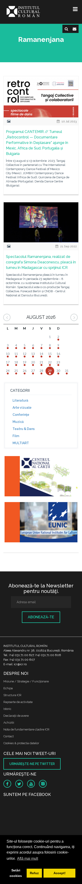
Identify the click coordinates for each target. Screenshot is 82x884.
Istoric (7, 709)
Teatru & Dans (24, 429)
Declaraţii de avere (16, 715)
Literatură (20, 400)
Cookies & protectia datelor (21, 743)
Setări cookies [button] (16, 873)
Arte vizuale (22, 407)
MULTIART (21, 443)
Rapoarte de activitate (18, 702)
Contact (8, 736)
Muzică (18, 422)
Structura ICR (12, 695)
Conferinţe (21, 414)
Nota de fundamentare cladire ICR (26, 729)
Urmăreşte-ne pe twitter (32, 764)
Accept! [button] (60, 873)
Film (16, 436)
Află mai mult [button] (27, 858)
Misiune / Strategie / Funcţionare (26, 681)
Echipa (8, 688)
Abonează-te (41, 617)
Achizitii (8, 722)
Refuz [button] (34, 873)
